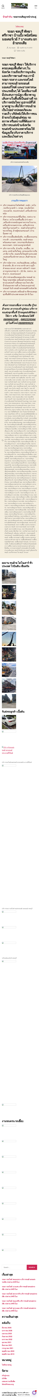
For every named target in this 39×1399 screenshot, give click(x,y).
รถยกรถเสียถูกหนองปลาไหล (21, 467)
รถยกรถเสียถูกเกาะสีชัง (22, 497)
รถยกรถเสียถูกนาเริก (20, 431)
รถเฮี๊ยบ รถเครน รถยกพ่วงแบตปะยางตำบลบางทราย (20, 538)
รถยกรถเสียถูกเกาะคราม (12, 486)
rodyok (13, 48)
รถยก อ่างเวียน (16, 410)
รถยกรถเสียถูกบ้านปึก (27, 441)
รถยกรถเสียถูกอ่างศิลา (29, 482)
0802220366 (28, 319)
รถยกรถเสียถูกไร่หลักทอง (12, 516)
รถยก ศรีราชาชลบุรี (14, 390)
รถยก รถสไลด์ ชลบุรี (11, 382)
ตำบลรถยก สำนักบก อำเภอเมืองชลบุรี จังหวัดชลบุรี (20, 343)
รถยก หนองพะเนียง (17, 397)
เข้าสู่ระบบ (5, 1375)
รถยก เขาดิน (25, 410)
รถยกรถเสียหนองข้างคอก (15, 520)
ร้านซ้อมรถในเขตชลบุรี (29, 544)
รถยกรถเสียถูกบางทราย (12, 435)
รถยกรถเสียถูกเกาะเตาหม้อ (16, 501)
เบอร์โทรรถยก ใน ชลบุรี (16, 552)
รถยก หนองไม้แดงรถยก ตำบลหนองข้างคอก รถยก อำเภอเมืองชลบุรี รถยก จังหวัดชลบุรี (20, 405)
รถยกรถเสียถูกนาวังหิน (24, 429)
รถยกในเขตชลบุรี (10, 525)
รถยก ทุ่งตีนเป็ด (20, 378)
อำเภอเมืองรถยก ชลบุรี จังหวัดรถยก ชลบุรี (17, 550)
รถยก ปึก (28, 378)
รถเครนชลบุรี (31, 533)
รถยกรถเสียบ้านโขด (18, 518)
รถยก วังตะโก (25, 388)
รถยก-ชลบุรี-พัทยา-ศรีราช (12, 414)
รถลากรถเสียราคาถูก (15, 529)
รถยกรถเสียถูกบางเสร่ (17, 439)
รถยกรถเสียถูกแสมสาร (16, 512)
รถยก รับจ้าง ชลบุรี (14, 388)
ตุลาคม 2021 (6, 1342)
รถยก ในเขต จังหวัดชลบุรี (27, 412)
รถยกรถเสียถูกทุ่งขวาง (11, 427)
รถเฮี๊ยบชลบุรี (19, 542)
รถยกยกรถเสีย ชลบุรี (18, 416)
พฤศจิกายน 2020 (8, 1351)
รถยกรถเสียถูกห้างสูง (16, 482)
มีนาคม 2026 (6, 1327)
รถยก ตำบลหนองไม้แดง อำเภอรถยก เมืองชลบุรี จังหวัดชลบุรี (21, 369)
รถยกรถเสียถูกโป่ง (29, 514)
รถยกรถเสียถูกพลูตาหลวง (15, 448)
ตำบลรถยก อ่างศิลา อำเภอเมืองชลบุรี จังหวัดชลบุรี (19, 348)
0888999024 (25, 323)
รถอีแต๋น (16, 533)
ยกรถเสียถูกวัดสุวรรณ (18, 354)
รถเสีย (27, 535)
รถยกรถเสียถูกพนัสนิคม (18, 446)
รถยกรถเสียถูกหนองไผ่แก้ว (23, 473)
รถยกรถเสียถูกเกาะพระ (27, 493)
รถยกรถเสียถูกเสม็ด (20, 510)
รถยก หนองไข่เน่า (26, 403)
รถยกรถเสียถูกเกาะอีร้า (18, 499)
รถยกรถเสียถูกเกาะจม (14, 488)
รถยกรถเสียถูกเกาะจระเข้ (29, 488)
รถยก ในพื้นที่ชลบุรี (13, 412)
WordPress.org (8, 1384)
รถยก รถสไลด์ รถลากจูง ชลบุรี (26, 382)
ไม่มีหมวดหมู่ (19, 26)
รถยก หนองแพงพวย (14, 403)
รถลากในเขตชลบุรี (27, 529)
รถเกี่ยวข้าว (22, 533)
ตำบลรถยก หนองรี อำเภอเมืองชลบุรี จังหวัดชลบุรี (19, 346)
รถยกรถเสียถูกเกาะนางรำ (12, 493)
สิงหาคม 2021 (7, 1345)
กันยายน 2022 (7, 1336)
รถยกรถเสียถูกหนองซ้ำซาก (19, 463)
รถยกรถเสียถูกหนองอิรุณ (22, 469)
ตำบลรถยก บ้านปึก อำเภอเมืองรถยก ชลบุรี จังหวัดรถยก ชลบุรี (19, 338)
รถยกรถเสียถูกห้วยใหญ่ (21, 480)
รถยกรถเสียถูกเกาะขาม (29, 484)
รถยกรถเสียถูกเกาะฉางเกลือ (27, 491)
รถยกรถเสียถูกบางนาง (25, 435)
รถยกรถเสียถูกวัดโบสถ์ (27, 452)
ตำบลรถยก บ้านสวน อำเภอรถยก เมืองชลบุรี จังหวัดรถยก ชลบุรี (21, 340)
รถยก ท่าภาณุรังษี (10, 378)
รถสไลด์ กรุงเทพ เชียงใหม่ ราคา (20, 530)
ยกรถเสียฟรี (28, 354)
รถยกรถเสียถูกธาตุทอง (25, 427)
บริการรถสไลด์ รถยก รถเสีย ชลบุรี (25, 350)
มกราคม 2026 (7, 1330)
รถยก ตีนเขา (24, 375)
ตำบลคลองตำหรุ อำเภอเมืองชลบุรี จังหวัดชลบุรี (20, 334)
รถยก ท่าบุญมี (32, 375)
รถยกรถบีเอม (29, 416)
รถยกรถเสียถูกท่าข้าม (29, 424)
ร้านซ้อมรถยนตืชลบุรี (15, 544)
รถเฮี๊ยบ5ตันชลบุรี (26, 539)
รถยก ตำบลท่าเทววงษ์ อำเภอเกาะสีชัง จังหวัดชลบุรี (20, 362)
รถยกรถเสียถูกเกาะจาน (11, 491)
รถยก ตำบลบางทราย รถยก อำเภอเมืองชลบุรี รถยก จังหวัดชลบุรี (20, 366)
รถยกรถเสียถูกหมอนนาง (23, 478)
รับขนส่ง (25, 542)
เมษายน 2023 (7, 1333)
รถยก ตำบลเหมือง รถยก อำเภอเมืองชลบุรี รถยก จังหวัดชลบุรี (19, 374)
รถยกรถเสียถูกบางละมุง (22, 437)
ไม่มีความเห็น (21, 51)
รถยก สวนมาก (25, 393)
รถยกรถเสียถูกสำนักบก (21, 456)
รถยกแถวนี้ (32, 522)
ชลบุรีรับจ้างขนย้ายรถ (25, 331)
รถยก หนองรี (8, 399)
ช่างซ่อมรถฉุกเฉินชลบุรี (18, 333)
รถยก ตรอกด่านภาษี (16, 361)
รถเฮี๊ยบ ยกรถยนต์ (14, 537)
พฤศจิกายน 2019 (8, 1354)
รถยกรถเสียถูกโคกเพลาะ (16, 514)
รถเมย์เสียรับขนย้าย (18, 535)
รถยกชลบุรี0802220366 (28, 414)
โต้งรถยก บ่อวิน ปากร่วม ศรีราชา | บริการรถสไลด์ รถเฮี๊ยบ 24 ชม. (15, 1394)
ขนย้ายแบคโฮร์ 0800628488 (13, 329)
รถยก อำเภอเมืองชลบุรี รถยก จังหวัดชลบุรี (17, 356)
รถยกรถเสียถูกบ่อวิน (30, 433)
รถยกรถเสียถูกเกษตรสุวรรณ (13, 484)
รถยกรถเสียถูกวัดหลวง (13, 452)
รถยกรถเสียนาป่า (25, 516)
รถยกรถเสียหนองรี (28, 520)
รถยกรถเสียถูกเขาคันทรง (17, 505)
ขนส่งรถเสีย (14, 331)
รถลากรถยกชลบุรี (21, 527)
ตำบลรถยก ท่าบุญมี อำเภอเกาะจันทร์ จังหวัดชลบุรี (20, 336)
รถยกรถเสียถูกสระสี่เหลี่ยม (25, 454)
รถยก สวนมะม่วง (15, 393)
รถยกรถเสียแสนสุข (22, 522)
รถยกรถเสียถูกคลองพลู (15, 422)
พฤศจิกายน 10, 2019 (26, 48)
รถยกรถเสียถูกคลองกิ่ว (16, 420)
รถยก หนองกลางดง (14, 395)
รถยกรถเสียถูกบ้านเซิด (23, 444)
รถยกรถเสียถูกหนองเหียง (24, 471)
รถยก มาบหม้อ (16, 380)
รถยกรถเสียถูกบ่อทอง (17, 433)
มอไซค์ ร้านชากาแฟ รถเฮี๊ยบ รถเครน (16, 352)
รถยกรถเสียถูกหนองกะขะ (17, 459)
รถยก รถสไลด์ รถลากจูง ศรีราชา (14, 384)
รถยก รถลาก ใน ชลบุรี (28, 380)
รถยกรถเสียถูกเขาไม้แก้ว (14, 508)
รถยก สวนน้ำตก (25, 390)
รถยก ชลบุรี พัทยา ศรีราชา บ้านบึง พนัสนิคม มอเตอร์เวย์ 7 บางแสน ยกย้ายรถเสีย (19, 37)
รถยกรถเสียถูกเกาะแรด (15, 503)
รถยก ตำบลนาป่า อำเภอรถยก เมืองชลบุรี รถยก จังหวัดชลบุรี (20, 364)
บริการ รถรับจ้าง (9, 350)
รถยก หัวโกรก (27, 407)
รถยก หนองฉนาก (26, 395)
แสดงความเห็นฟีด (8, 1381)
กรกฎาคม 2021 (7, 1348)
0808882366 (10, 319)
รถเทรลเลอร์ (8, 535)
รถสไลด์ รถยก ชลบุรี (29, 531)
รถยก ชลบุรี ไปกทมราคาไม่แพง (18, 358)
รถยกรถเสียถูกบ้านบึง (14, 441)
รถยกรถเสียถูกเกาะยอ (26, 495)
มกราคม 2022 (7, 1339)
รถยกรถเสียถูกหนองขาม (19, 461)
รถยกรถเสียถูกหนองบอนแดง (20, 465)
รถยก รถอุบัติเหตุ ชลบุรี (20, 386)
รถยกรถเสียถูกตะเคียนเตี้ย (15, 424)
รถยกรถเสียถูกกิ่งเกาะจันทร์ (20, 418)
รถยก (34, 354)
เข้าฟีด (4, 1378)
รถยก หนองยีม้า (29, 397)
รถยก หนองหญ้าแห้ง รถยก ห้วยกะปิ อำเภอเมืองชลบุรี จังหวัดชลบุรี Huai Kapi (19, 400)
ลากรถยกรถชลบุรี (15, 548)
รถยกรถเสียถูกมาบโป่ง (17, 450)
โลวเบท (26, 552)
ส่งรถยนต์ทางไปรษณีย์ (28, 548)
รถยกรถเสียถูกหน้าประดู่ (23, 476)
